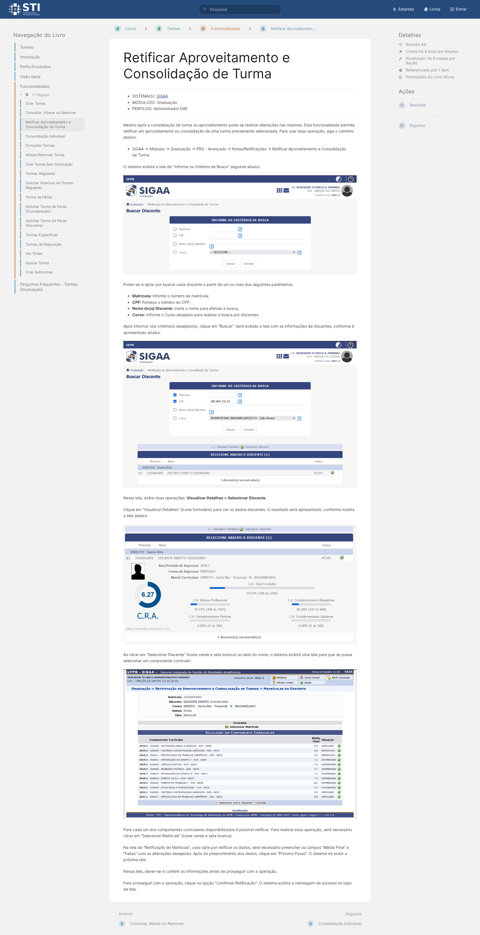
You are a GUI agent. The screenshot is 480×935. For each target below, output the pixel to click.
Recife (411, 63)
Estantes (406, 9)
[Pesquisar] (205, 9)
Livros (434, 9)
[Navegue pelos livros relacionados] (146, 28)
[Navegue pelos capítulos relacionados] (190, 28)
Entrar (461, 9)
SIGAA (162, 96)
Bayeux (452, 51)
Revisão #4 (416, 44)
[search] (240, 9)
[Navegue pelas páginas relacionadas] (250, 28)
